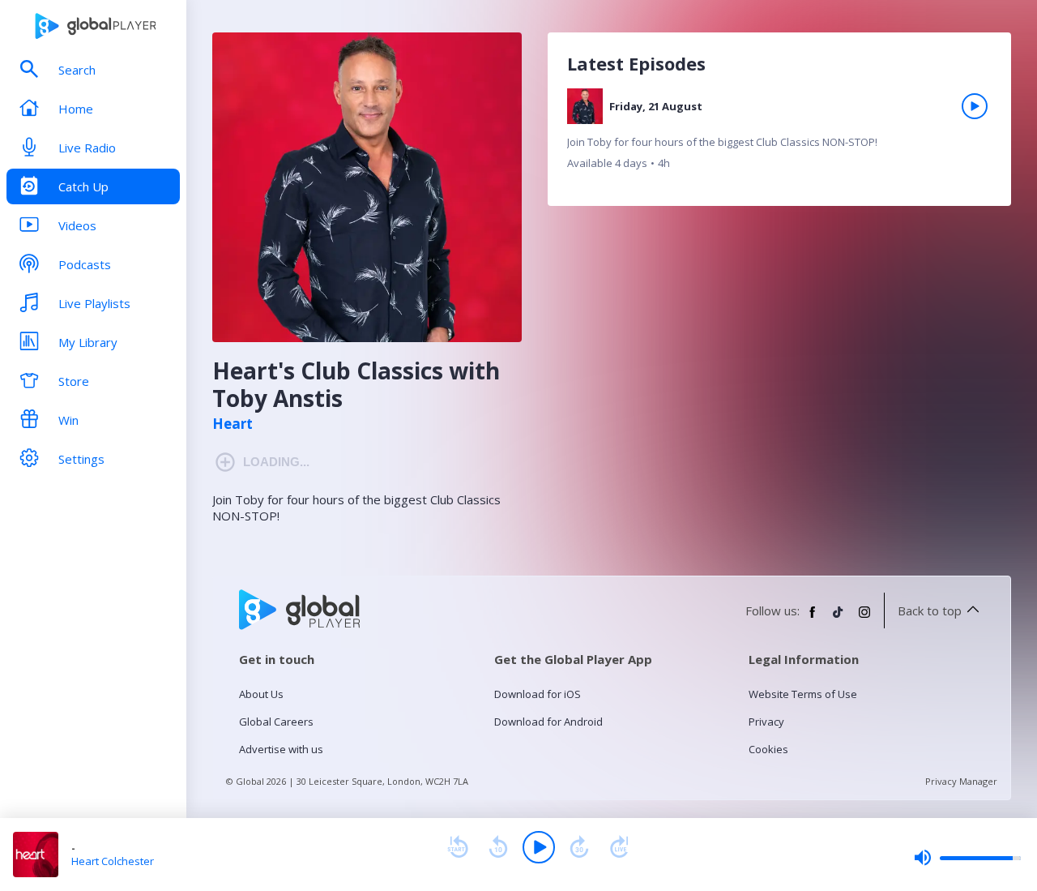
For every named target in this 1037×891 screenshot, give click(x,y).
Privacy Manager (961, 781)
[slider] (967, 858)
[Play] (539, 847)
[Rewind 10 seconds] (498, 847)
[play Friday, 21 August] (975, 106)
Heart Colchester (112, 861)
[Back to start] (458, 847)
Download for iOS (537, 694)
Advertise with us (281, 749)
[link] (779, 135)
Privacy (766, 721)
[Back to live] (620, 847)
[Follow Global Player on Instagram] (864, 618)
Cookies (768, 749)
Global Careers (276, 721)
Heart (232, 424)
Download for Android (548, 721)
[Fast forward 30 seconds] (579, 847)
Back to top (930, 610)
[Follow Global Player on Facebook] (812, 618)
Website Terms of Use (803, 694)
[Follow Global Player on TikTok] (838, 618)
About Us (261, 694)
